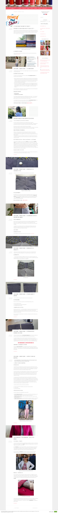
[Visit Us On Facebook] (44, 14)
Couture (16, 8)
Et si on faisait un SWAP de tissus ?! (22, 26)
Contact (39, 8)
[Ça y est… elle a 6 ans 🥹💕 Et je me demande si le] (42, 48)
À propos (35, 8)
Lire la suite (30, 103)
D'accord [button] (56, 511)
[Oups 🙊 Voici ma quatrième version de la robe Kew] (47, 42)
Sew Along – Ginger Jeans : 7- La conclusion (24, 68)
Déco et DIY (24, 8)
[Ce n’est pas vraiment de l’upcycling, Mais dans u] (47, 53)
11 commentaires (10, 220)
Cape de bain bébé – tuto (43, 36)
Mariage (28, 8)
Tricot (20, 8)
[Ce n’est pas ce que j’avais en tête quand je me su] (47, 48)
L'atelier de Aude (29, 4)
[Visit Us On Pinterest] (46, 14)
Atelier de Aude (44, 8)
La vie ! (32, 8)
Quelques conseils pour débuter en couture (24, 118)
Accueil (12, 8)
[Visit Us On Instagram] (45, 14)
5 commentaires (10, 29)
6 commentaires (10, 121)
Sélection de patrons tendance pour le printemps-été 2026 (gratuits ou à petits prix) (44, 66)
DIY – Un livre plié (42, 31)
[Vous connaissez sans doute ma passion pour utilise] (42, 42)
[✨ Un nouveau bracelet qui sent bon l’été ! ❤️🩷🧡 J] (42, 53)
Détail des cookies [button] (51, 511)
